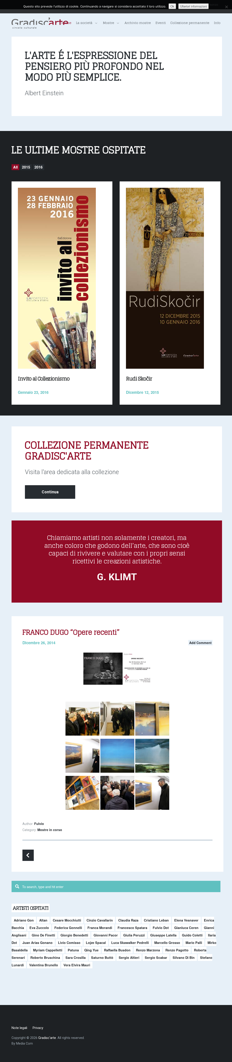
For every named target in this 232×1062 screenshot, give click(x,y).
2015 (26, 167)
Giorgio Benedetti (74, 935)
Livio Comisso (69, 942)
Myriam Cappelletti (47, 950)
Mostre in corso (49, 829)
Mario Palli (194, 942)
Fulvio (39, 823)
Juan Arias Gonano (37, 942)
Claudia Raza (128, 920)
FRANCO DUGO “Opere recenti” (70, 632)
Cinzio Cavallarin (100, 920)
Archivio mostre (138, 23)
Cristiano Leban (156, 920)
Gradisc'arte (47, 1038)
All (15, 167)
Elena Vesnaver (186, 920)
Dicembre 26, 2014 (38, 642)
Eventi (160, 23)
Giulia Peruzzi (134, 935)
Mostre (108, 23)
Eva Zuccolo (39, 927)
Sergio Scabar (156, 957)
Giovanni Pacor (106, 935)
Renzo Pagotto (176, 950)
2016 (38, 167)
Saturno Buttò (102, 957)
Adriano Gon (24, 920)
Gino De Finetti (43, 935)
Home (66, 23)
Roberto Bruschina (45, 957)
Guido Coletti (192, 935)
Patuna (73, 950)
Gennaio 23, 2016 (33, 392)
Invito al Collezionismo (44, 378)
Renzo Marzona (148, 950)
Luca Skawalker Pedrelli (130, 942)
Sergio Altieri (129, 957)
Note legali (19, 1028)
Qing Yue (91, 950)
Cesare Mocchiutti (67, 920)
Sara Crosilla (75, 957)
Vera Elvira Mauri (76, 965)
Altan (43, 920)
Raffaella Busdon (117, 950)
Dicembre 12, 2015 (142, 392)
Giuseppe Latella (163, 935)
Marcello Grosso (167, 942)
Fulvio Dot (161, 927)
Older (28, 855)
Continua (50, 492)
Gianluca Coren (186, 927)
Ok (172, 6)
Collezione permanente (189, 23)
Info (217, 23)
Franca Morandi (99, 927)
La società (84, 23)
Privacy (38, 1028)
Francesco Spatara (132, 927)
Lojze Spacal (96, 942)
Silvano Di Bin (184, 957)
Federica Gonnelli (68, 927)
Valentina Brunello (43, 965)
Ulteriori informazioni (193, 6)
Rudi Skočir (139, 378)
